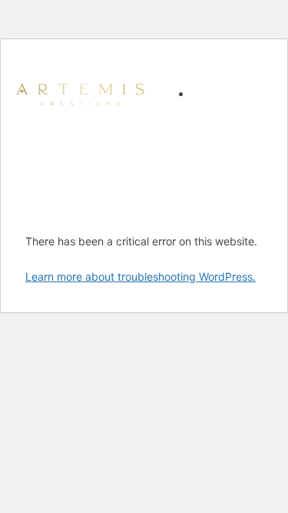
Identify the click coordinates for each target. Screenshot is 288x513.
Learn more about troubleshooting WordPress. (140, 276)
